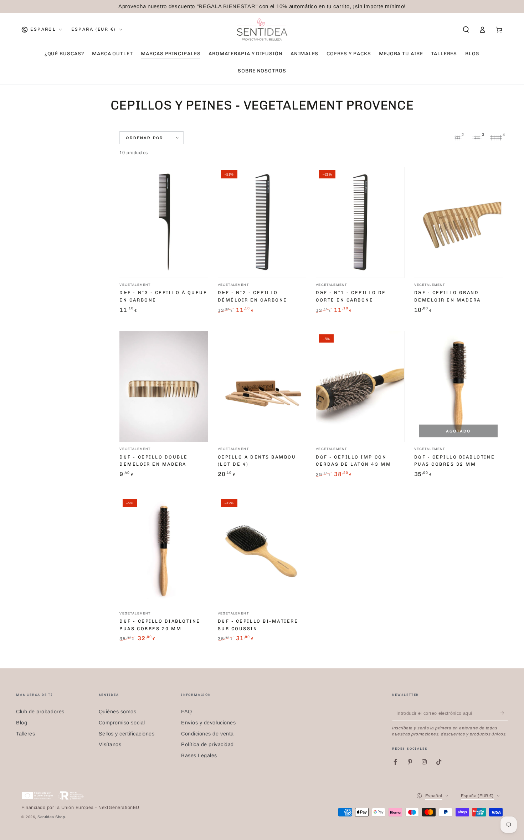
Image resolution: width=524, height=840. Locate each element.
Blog (21, 722)
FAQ (186, 711)
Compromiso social (122, 722)
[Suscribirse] (504, 713)
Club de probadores (40, 711)
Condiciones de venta (207, 734)
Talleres (25, 734)
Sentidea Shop (51, 817)
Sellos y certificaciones (127, 734)
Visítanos (110, 744)
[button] (465, 29)
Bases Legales (199, 755)
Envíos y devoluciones (208, 722)
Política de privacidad (207, 744)
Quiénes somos (118, 711)
